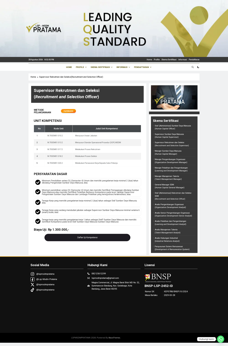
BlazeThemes (114, 338)
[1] (173, 107)
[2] (176, 107)
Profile (157, 60)
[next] (194, 97)
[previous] (154, 97)
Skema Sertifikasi (169, 60)
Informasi (182, 60)
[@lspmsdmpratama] (42, 274)
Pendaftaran (194, 60)
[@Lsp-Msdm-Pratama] (43, 279)
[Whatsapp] (220, 339)
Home (149, 60)
